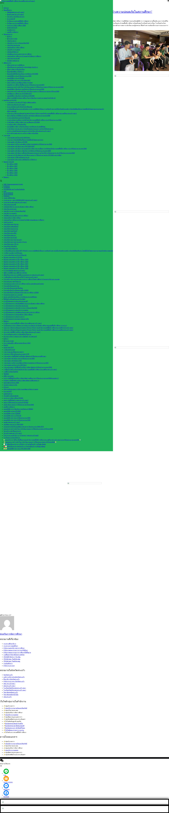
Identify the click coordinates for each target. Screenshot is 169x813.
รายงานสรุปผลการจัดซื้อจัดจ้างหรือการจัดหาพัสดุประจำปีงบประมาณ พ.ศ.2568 (28, 367)
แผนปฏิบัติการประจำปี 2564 (12, 411)
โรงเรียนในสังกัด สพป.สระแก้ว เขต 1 (15, 688)
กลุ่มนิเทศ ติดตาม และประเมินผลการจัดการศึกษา (19, 207)
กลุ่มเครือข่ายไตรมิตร (10, 246)
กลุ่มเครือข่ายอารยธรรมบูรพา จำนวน (15, 242)
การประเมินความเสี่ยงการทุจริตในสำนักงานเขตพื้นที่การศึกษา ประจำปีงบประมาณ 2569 (34, 120)
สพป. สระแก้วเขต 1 (9, 683)
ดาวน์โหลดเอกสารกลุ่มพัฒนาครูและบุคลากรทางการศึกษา (22, 312)
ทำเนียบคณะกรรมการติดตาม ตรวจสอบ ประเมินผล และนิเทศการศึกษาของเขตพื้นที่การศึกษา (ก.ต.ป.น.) (35, 325)
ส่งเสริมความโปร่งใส (10, 100)
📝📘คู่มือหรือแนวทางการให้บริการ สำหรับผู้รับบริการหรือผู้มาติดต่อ (25, 444)
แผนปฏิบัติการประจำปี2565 (12, 413)
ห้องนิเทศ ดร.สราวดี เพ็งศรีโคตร (15, 728)
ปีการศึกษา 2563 (12, 175)
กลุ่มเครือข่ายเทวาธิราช (11, 244)
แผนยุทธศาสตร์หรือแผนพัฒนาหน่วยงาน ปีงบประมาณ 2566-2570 (24, 426)
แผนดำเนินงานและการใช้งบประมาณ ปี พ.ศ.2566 (19, 404)
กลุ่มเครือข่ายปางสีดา (10, 233)
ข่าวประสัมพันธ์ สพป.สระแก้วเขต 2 (14, 270)
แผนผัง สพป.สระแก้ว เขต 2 (12, 422)
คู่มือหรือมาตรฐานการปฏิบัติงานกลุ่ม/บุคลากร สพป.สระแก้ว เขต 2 (24, 275)
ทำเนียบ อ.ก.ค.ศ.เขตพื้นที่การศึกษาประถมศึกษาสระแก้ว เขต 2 (23, 323)
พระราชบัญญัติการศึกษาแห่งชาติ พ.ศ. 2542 (17, 343)
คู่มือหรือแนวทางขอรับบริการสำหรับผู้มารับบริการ (22, 67)
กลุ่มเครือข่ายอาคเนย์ (10, 237)
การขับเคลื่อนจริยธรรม (11, 248)
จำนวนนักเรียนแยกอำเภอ (11, 286)
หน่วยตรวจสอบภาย (13, 60)
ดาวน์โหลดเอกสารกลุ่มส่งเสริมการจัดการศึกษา (18, 314)
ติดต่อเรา (6, 177)
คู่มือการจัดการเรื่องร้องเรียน (16, 69)
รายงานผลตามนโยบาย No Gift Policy (18, 137)
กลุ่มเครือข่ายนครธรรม (11, 229)
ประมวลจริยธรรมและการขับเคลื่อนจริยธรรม (17, 334)
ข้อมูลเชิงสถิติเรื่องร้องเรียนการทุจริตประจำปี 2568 (22, 74)
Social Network (8, 194)
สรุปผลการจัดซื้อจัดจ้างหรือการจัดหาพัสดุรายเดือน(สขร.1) (21, 380)
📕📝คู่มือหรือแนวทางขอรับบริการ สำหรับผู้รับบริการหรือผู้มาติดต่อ (24, 446)
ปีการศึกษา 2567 (12, 166)
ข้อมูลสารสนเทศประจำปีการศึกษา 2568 (16, 266)
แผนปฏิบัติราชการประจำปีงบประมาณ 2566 (17, 420)
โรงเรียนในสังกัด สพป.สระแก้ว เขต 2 (15, 690)
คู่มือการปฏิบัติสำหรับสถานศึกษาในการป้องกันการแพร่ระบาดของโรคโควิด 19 (31, 98)
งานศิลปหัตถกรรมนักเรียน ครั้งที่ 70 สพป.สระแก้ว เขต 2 (21, 277)
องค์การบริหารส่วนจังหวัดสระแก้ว (14, 677)
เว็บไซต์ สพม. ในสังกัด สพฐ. (12, 659)
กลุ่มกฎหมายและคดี (10, 204)
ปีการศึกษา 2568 (12, 164)
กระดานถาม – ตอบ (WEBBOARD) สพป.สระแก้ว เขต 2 (20, 200)
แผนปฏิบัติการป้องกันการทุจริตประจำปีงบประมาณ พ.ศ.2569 (25, 89)
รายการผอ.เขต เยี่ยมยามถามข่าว (14, 352)
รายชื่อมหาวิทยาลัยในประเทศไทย (14, 654)
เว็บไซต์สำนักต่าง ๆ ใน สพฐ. (12, 657)
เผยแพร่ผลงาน (8, 393)
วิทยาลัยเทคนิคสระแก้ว (11, 692)
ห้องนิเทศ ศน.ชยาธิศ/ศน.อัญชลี (14, 726)
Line (5, 191)
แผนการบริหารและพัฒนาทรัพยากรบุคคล (20, 82)
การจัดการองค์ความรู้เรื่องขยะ (13, 253)
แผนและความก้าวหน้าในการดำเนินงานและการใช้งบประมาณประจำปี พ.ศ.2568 (28, 429)
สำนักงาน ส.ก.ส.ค (9, 665)
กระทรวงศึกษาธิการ (10, 643)
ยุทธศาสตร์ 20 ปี (12, 27)
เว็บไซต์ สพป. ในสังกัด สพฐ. (12, 661)
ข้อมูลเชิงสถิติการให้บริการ (15, 71)
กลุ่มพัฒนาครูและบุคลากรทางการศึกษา (19, 54)
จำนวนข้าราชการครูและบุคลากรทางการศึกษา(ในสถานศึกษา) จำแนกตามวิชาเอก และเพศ (31, 279)
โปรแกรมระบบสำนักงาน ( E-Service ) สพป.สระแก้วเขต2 (21, 435)
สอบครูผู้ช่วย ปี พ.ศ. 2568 (11, 382)
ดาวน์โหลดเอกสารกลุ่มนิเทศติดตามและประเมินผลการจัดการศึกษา (24, 303)
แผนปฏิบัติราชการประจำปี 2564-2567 (18, 80)
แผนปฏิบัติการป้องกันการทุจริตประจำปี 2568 (20, 96)
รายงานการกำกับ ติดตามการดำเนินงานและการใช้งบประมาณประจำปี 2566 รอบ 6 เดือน (34, 155)
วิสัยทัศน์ (6, 374)
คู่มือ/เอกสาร (7, 63)
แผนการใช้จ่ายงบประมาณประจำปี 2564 (16, 402)
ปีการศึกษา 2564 (12, 173)
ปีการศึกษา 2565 (12, 170)
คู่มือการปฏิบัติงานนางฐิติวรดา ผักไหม (15, 272)
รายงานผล (7, 135)
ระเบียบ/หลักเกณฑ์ (9, 349)
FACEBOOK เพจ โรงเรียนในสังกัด (14, 189)
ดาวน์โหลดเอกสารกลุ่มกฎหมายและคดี (16, 301)
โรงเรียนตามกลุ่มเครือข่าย (12, 437)
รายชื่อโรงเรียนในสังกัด (11, 371)
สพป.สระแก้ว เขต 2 (9, 686)
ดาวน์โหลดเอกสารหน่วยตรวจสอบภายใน (16, 319)
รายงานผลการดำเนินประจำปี (12, 360)
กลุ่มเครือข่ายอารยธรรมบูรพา (13, 240)
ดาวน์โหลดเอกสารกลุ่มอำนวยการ (14, 316)
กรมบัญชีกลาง (8, 663)
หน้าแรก (6, 8)
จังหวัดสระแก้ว (8, 675)
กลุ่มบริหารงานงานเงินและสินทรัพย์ (16, 708)
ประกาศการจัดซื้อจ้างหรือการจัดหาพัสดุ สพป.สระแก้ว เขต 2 (22, 332)
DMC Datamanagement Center (13, 184)
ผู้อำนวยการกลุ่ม (12, 38)
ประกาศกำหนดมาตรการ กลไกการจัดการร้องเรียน (22, 133)
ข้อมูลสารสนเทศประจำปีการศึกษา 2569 (16, 268)
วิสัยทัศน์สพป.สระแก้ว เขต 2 (15, 12)
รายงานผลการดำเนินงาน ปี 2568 (17, 142)
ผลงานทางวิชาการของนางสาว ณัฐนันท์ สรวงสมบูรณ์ (20, 336)
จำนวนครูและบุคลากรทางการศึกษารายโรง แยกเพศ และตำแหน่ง (24, 283)
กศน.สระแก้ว (8, 697)
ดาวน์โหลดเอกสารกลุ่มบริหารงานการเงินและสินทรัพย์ (20, 308)
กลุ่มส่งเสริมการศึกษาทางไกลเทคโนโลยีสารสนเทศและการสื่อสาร (24, 220)
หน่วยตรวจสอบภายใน (10, 385)
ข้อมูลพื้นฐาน (8, 10)
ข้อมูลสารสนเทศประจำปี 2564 (13, 257)
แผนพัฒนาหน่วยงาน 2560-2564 (13, 424)
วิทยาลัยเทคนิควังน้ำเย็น (11, 694)
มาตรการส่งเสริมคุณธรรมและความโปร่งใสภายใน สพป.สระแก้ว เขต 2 (29, 131)
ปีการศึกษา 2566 (12, 168)
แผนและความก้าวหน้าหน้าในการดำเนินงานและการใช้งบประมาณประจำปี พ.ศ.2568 (33, 91)
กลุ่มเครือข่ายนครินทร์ (10, 231)
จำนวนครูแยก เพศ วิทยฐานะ (12, 281)
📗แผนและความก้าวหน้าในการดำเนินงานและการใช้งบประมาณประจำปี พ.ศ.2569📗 (30, 442)
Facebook (7, 187)
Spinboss (6, 196)
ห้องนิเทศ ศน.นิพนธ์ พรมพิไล (14, 723)
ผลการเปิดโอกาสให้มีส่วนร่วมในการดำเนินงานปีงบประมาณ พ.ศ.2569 (28, 115)
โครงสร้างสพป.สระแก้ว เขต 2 (13, 433)
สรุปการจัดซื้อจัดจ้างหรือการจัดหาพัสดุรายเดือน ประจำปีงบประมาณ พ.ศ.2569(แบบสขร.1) (31, 378)
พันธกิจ (6, 345)
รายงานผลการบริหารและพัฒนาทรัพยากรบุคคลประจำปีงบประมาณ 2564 (26, 363)
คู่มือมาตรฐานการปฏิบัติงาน (15, 65)
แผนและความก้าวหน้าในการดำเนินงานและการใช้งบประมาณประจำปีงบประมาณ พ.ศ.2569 (35, 87)
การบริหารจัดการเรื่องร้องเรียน (16, 124)
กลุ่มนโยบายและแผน (13, 45)
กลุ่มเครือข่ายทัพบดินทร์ (11, 226)
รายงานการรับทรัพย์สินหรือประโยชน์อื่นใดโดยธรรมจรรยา (25, 140)
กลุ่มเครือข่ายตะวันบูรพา (11, 224)
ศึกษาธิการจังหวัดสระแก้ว (12, 679)
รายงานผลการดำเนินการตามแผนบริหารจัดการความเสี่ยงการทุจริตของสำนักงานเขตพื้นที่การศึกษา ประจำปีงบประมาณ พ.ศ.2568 (47, 148)
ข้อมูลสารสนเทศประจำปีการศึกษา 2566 (16, 261)
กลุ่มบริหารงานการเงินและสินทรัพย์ (18, 43)
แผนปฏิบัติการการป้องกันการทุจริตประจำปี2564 (18, 409)
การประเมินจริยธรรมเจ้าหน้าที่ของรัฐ (18, 118)
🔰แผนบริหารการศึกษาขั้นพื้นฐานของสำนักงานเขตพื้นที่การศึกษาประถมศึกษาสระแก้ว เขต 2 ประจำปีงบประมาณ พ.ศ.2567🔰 (42, 440)
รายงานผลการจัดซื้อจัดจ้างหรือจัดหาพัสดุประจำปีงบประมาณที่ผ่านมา (25, 356)
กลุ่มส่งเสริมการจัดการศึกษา (16, 47)
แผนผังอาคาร (11, 30)
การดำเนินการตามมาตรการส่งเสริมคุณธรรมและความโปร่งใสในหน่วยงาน (30, 129)
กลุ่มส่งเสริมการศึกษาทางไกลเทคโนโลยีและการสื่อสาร (24, 56)
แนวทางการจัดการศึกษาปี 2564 (13, 398)
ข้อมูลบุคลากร (8, 34)
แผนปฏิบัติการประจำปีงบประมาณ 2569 (19, 76)
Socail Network (8, 193)
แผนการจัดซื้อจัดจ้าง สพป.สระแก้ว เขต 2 (16, 400)
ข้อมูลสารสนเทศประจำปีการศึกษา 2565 (16, 259)
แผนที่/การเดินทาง (12, 32)
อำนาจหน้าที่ (11, 19)
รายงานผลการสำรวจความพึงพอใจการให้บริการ (22, 159)
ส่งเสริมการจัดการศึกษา (11, 634)
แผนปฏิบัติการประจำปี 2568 (15, 78)
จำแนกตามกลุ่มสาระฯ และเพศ (13, 294)
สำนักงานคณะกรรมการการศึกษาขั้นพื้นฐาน (17, 652)
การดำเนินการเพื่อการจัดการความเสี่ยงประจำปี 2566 (23, 122)
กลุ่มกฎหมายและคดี (13, 58)
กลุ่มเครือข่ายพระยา (10, 235)
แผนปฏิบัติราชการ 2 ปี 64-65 (12, 415)
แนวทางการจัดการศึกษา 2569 (16, 25)
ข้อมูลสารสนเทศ (9, 162)
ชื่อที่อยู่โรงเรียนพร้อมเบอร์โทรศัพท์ (14, 299)
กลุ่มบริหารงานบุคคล (11, 715)
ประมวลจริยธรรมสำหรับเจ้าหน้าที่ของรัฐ (19, 107)
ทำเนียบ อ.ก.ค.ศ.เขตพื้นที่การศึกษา (17, 21)
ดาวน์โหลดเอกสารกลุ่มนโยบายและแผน (16, 305)
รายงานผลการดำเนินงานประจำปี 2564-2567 (21, 146)
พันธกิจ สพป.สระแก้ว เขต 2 (15, 14)
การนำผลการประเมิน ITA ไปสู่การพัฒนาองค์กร (21, 102)
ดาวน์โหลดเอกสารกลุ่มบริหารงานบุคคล (16, 310)
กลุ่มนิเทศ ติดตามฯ (13, 52)
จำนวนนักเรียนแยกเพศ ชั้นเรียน (13, 288)
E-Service (7, 186)
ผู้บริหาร (9, 36)
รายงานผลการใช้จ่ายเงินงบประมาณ (18, 157)
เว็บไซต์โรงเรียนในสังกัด (11, 396)
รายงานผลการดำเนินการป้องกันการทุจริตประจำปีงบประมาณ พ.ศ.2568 (29, 151)
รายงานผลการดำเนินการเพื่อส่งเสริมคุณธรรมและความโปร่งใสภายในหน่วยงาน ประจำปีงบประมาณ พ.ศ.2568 (41, 153)
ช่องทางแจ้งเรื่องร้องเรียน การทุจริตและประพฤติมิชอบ (20, 297)
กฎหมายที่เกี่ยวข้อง (9, 198)
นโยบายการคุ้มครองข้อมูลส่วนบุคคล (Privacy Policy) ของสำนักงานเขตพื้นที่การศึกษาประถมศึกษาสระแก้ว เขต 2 (42, 113)
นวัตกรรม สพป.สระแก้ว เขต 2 (16, 104)
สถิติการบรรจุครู (9, 376)
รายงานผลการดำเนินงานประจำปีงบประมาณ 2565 (19, 358)
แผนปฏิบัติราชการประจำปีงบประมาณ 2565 (17, 418)
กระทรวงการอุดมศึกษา (11, 646)
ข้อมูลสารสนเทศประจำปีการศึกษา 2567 (16, 264)
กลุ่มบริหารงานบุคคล (13, 49)
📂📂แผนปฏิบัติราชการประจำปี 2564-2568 (17, 448)
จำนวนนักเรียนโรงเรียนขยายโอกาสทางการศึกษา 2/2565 (21, 292)
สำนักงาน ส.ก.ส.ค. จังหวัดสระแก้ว (14, 681)
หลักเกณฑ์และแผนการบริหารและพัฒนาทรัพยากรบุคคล (21, 389)
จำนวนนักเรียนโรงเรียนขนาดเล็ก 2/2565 (16, 290)
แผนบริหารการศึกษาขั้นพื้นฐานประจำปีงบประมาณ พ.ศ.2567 (25, 85)
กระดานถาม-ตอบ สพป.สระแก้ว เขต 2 (15, 202)
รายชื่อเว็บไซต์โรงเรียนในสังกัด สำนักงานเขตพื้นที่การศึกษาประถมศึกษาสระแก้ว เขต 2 (30, 369)
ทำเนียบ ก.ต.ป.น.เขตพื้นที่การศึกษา (17, 23)
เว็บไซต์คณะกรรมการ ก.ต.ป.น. (14, 730)
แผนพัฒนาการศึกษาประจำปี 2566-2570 (19, 93)
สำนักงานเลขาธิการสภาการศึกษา (14, 648)
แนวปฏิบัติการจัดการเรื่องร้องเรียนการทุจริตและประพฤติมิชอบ (26, 126)
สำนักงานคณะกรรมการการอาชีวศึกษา (16, 650)
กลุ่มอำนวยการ (11, 41)
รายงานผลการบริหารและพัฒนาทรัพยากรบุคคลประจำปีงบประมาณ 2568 (29, 144)
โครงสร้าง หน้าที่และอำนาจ (15, 16)
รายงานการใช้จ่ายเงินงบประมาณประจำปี (16, 354)
